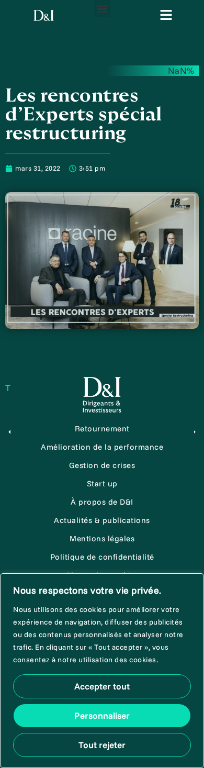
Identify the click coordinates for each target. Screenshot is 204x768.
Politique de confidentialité (102, 557)
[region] (102, 670)
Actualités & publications (102, 520)
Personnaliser (102, 715)
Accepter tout (102, 686)
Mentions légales (102, 538)
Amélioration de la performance (102, 447)
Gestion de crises (102, 465)
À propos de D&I (102, 502)
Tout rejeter (102, 744)
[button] (102, 8)
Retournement (102, 428)
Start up (102, 483)
